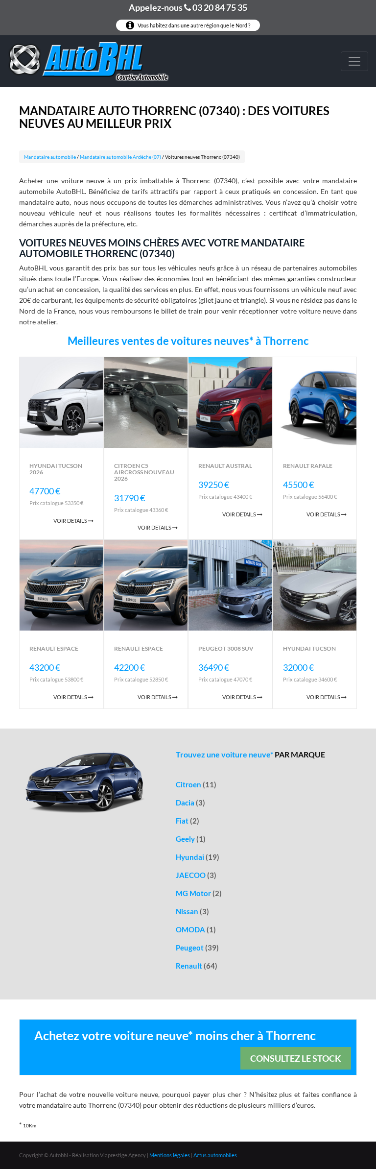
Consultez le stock (295, 1058)
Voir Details (70, 520)
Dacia (190, 802)
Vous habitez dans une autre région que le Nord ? (193, 25)
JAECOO (196, 875)
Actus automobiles (215, 1155)
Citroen (196, 784)
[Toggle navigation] (354, 61)
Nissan (192, 911)
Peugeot (197, 947)
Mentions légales (169, 1155)
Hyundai (197, 856)
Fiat (187, 820)
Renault (196, 965)
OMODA (196, 929)
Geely (191, 838)
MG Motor (199, 893)
